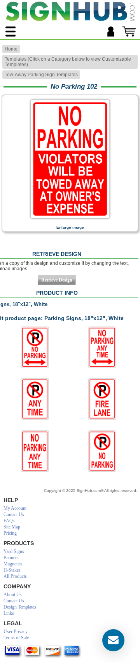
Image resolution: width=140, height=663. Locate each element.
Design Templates (20, 607)
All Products (15, 576)
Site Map (12, 527)
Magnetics (13, 564)
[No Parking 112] (35, 347)
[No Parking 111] (102, 347)
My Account (15, 508)
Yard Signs (14, 551)
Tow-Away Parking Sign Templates (41, 74)
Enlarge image (70, 227)
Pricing (10, 533)
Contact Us (14, 514)
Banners (11, 557)
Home (11, 49)
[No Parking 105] (102, 399)
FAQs (9, 520)
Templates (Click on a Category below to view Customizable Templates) (68, 61)
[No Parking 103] (35, 399)
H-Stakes (12, 570)
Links (9, 613)
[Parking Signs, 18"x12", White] (70, 219)
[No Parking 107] (102, 451)
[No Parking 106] (35, 451)
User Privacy (16, 631)
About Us (13, 594)
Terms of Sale (16, 637)
